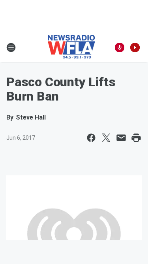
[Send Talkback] (119, 47)
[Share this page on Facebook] (91, 137)
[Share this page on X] (106, 137)
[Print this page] (136, 137)
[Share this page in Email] (121, 137)
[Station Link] (72, 47)
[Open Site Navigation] (11, 47)
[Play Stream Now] (135, 47)
